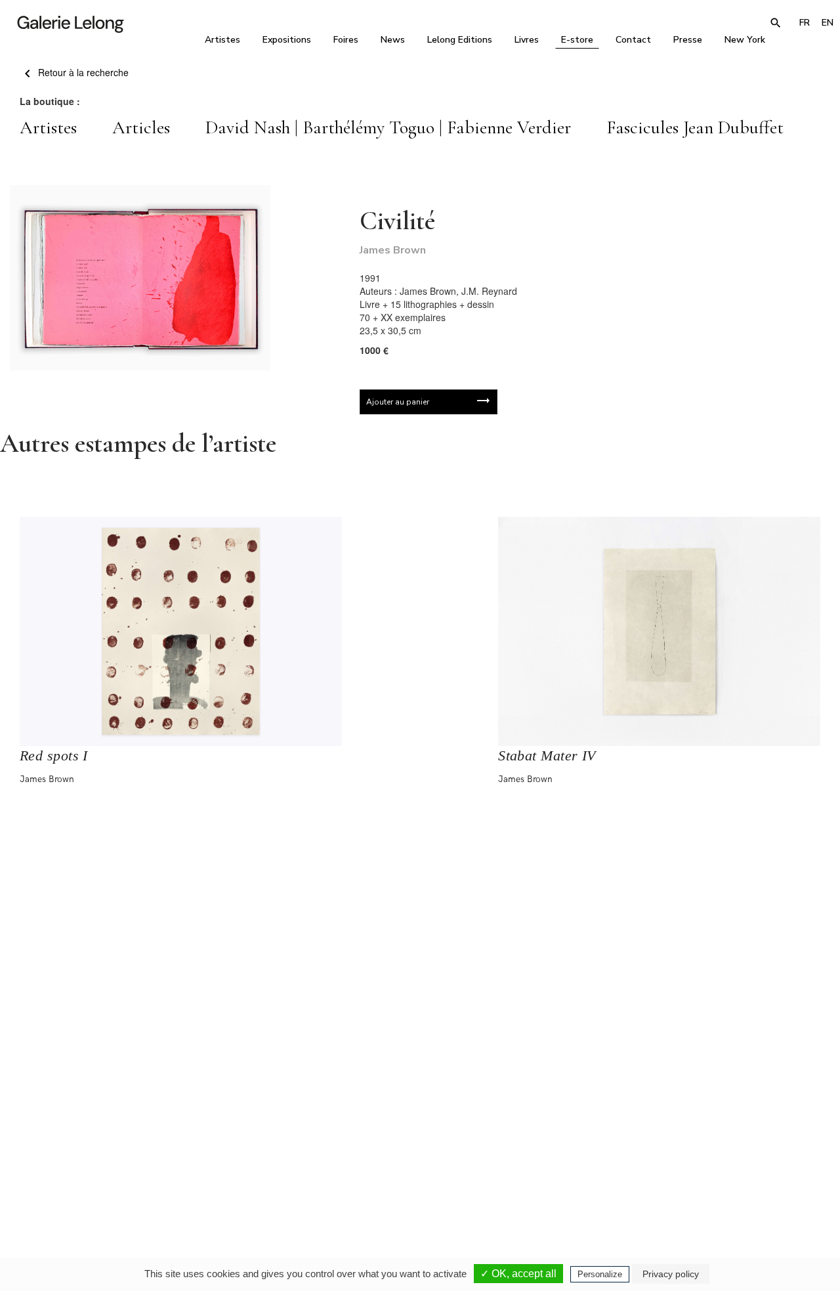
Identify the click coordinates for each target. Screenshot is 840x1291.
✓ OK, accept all (518, 1273)
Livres (526, 39)
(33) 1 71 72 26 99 (577, 1167)
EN (827, 22)
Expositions (286, 39)
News (393, 39)
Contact (633, 39)
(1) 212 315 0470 (732, 1167)
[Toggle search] (775, 23)
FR (804, 22)
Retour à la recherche (82, 72)
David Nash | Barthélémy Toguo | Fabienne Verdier (388, 127)
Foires (345, 39)
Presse (687, 39)
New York (744, 39)
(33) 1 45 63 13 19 (262, 1167)
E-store (577, 39)
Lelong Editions (459, 39)
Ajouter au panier (397, 402)
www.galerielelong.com (727, 1186)
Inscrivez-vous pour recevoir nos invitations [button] (409, 1012)
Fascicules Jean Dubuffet (695, 127)
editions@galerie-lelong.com (420, 1176)
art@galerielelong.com (726, 1176)
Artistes (222, 39)
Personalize (600, 1274)
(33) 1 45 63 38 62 (419, 1167)
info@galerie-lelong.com (256, 1176)
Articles (141, 127)
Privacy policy (670, 1274)
